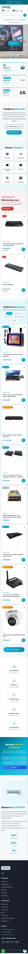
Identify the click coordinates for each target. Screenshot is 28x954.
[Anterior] (3, 41)
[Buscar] (24, 15)
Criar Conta (4, 915)
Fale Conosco (4, 910)
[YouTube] (2, 873)
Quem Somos (4, 904)
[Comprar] (23, 249)
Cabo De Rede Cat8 (20, 317)
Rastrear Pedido (18, 3)
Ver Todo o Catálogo (13, 649)
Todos (9, 313)
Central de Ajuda (9, 3)
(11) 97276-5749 (15, 132)
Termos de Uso (5, 921)
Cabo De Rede (7, 317)
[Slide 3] (15, 56)
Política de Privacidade (7, 918)
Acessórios (17, 313)
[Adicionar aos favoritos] (24, 216)
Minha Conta (4, 907)
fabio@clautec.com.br (15, 126)
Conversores (4, 895)
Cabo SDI (14, 320)
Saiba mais (14, 43)
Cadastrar (14, 767)
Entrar (3, 912)
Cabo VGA (4, 892)
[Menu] (21, 11)
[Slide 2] (13, 56)
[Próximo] (24, 41)
